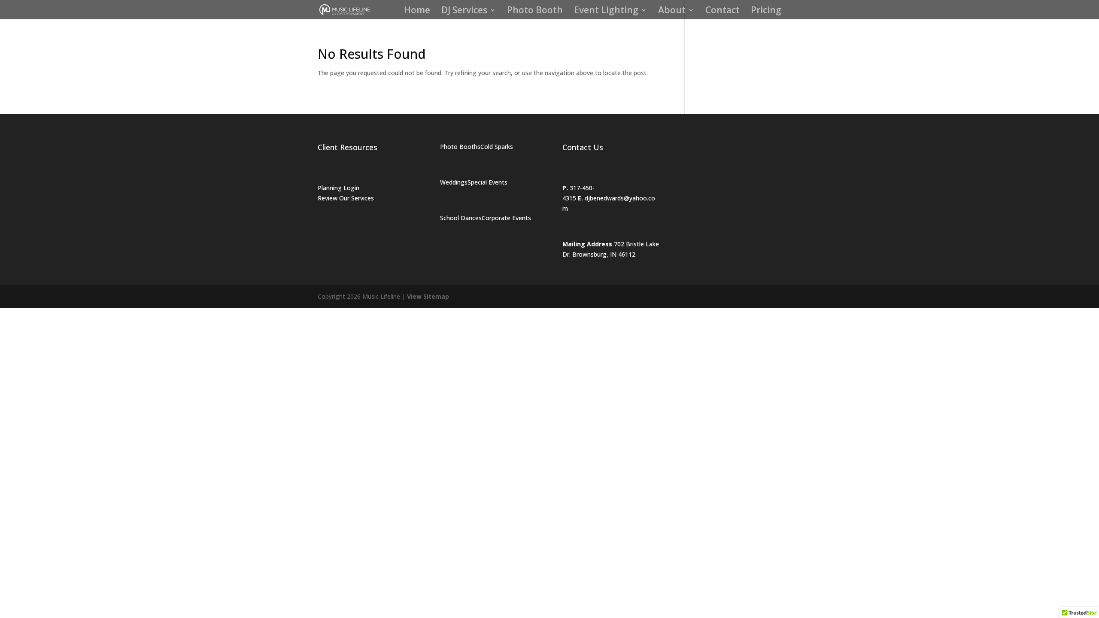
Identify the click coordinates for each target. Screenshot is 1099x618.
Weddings (454, 182)
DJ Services (464, 11)
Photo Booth (535, 11)
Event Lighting (606, 11)
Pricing (766, 11)
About (672, 11)
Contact (722, 11)
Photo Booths (460, 146)
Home (417, 11)
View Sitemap (428, 296)
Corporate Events (506, 218)
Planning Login (338, 188)
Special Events (487, 182)
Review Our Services (346, 198)
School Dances (461, 218)
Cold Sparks (496, 146)
